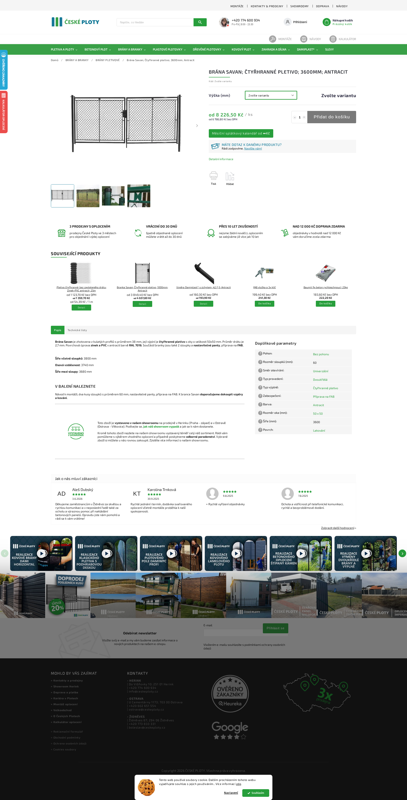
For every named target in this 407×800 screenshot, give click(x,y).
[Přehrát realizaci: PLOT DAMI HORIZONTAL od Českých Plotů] (41, 553)
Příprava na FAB (324, 396)
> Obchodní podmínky (66, 737)
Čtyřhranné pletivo (325, 388)
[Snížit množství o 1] (295, 117)
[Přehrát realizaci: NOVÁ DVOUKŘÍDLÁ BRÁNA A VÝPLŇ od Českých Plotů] (366, 553)
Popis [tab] (57, 330)
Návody (315, 39)
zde (238, 784)
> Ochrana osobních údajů (68, 743)
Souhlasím (258, 793)
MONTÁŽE (237, 6)
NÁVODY (342, 6)
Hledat (200, 22)
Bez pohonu (321, 354)
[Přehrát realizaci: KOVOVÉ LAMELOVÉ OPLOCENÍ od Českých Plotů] (236, 553)
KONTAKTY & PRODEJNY (267, 6)
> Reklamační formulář (67, 731)
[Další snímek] (197, 125)
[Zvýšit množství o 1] (304, 117)
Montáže (285, 39)
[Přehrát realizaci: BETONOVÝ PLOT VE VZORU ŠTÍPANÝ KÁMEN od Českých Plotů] (301, 553)
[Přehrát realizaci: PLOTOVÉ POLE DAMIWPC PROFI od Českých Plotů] (171, 553)
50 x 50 (318, 413)
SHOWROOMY (299, 6)
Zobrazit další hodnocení (337, 528)
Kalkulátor (347, 39)
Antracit (318, 405)
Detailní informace (221, 159)
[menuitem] (66, 49)
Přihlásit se (275, 628)
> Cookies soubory (63, 749)
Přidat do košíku (332, 116)
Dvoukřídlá (320, 379)
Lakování (319, 430)
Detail (81, 307)
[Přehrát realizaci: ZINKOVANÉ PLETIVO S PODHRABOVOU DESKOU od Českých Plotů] (106, 553)
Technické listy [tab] (77, 330)
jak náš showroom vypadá (161, 426)
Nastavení (231, 793)
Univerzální (320, 371)
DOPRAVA (322, 6)
